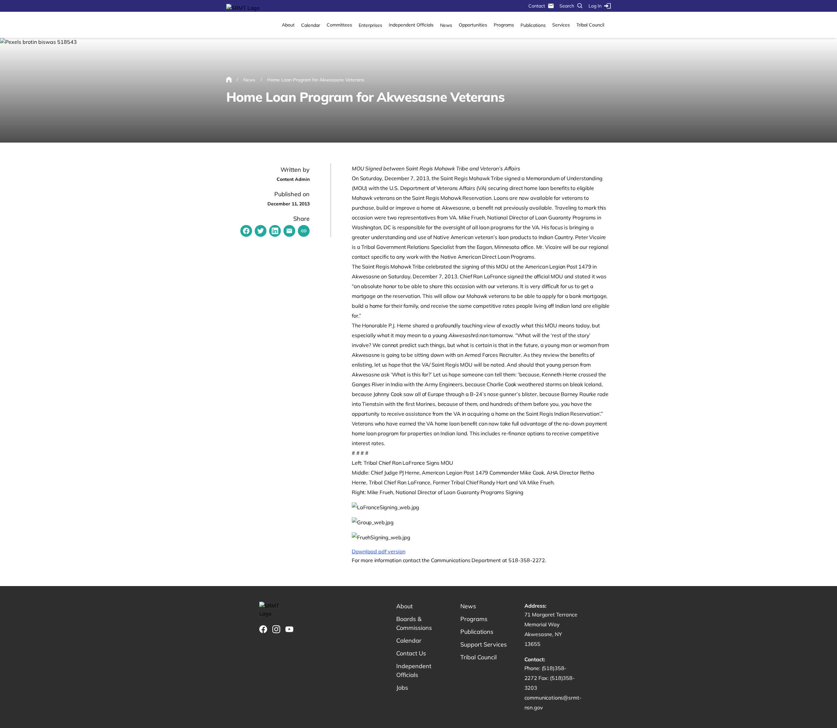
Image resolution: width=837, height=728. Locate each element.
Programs (504, 25)
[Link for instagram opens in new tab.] (276, 629)
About (288, 25)
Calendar (310, 25)
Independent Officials (411, 25)
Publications (533, 25)
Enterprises (370, 25)
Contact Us (411, 653)
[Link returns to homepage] (243, 8)
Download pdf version (378, 551)
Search (566, 6)
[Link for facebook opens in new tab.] (263, 629)
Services (561, 25)
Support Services (483, 644)
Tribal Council (590, 25)
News (446, 25)
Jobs (402, 687)
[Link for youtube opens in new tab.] (289, 629)
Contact (536, 6)
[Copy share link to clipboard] (303, 231)
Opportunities (473, 25)
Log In (595, 6)
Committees (339, 25)
